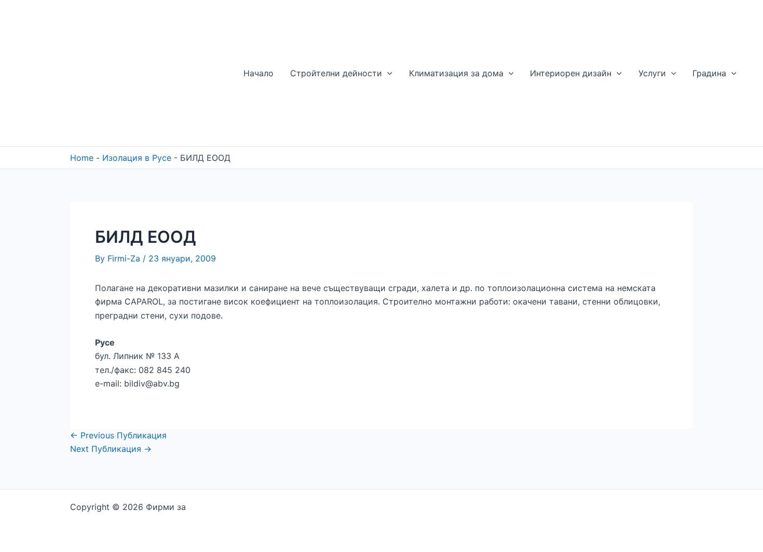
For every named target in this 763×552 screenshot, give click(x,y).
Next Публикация (111, 449)
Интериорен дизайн (570, 73)
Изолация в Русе (136, 158)
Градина (709, 73)
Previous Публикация (118, 435)
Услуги (652, 73)
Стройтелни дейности (336, 73)
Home (81, 158)
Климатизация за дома (456, 73)
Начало (258, 73)
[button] (387, 73)
